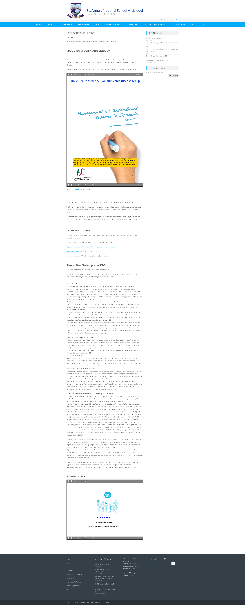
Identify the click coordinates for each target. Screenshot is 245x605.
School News (66, 24)
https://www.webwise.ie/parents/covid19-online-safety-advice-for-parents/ (91, 247)
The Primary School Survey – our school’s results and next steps (104, 577)
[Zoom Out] (82, 74)
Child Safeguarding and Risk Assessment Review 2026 (103, 570)
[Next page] (71, 74)
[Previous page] (68, 74)
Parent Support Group (183, 24)
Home (39, 24)
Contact (204, 24)
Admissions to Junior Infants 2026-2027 (159, 61)
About (51, 24)
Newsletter (83, 24)
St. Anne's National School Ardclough (94, 602)
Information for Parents (155, 24)
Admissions (132, 24)
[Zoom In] (85, 74)
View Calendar (173, 75)
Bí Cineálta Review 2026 (154, 38)
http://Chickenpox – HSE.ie (78, 189)
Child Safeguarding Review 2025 (156, 56)
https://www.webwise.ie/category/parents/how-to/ (83, 251)
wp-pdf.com (138, 74)
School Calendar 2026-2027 (107, 24)
